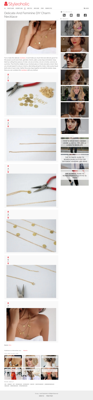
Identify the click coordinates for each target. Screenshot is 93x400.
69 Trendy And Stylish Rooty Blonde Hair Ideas (49, 370)
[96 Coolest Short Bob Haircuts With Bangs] (75, 44)
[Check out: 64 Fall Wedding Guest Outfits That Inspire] (13, 374)
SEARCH (87, 8)
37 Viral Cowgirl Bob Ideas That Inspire (31, 357)
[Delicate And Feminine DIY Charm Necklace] (31, 114)
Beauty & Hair (10, 8)
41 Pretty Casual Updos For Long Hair (50, 357)
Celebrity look (19, 8)
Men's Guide (36, 8)
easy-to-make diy (39, 384)
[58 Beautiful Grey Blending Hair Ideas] (75, 28)
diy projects (26, 384)
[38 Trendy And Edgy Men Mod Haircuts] (75, 60)
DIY (25, 8)
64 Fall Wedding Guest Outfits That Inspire (13, 370)
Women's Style (48, 8)
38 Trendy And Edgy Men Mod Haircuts (74, 66)
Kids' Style (29, 8)
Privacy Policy (49, 396)
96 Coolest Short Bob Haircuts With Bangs (73, 50)
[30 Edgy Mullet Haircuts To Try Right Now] (75, 126)
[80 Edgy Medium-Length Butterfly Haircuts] (75, 93)
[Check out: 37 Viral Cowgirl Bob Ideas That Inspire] (31, 361)
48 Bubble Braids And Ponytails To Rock (31, 369)
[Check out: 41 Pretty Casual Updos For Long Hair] (49, 361)
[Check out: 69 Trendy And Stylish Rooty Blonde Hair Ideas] (49, 374)
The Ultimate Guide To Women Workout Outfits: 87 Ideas (75, 176)
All (5, 8)
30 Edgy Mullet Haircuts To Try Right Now (74, 131)
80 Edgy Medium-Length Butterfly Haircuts (72, 99)
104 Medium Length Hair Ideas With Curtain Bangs (72, 82)
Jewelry (10, 384)
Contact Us (41, 396)
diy (13, 384)
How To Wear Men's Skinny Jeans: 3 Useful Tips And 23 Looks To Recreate (74, 143)
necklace (23, 58)
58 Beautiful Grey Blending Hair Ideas (74, 34)
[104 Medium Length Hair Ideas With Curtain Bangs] (75, 77)
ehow (10, 345)
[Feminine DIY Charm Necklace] (31, 53)
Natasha (25, 350)
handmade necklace (49, 384)
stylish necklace (23, 385)
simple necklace (14, 385)
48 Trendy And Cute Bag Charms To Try (13, 357)
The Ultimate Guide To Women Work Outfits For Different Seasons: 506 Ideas (74, 159)
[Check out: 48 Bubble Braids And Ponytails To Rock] (31, 374)
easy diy (32, 384)
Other (42, 8)
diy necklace (19, 384)
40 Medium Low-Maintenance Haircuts (74, 115)
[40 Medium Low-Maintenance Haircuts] (75, 110)
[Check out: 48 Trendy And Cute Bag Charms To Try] (13, 361)
